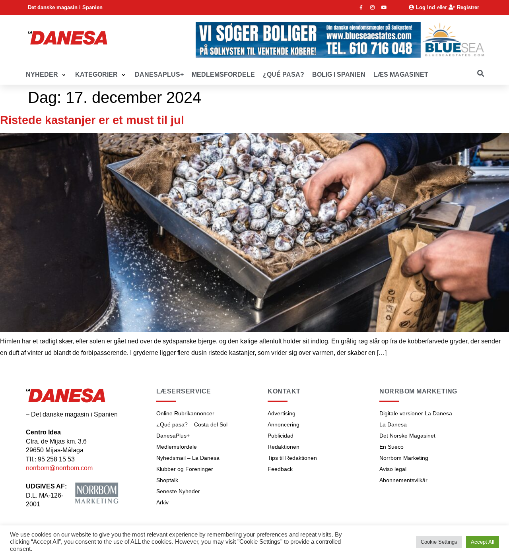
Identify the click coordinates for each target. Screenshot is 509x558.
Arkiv (162, 502)
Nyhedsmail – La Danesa (188, 458)
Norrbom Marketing (403, 458)
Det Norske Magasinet (407, 435)
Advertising (281, 413)
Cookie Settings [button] (439, 542)
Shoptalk (167, 480)
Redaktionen (283, 447)
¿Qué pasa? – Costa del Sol (191, 424)
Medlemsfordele (176, 447)
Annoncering (283, 424)
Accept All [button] (482, 542)
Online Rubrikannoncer (185, 413)
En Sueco (391, 447)
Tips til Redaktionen (292, 458)
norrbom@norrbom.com (59, 468)
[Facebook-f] (361, 7)
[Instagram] (372, 7)
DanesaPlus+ (173, 435)
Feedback (280, 469)
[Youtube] (384, 7)
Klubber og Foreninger (184, 469)
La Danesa (393, 424)
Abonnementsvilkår (403, 480)
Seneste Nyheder (178, 491)
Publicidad (280, 435)
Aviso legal (392, 469)
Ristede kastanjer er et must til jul (92, 120)
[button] (46, 75)
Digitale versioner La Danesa (415, 413)
